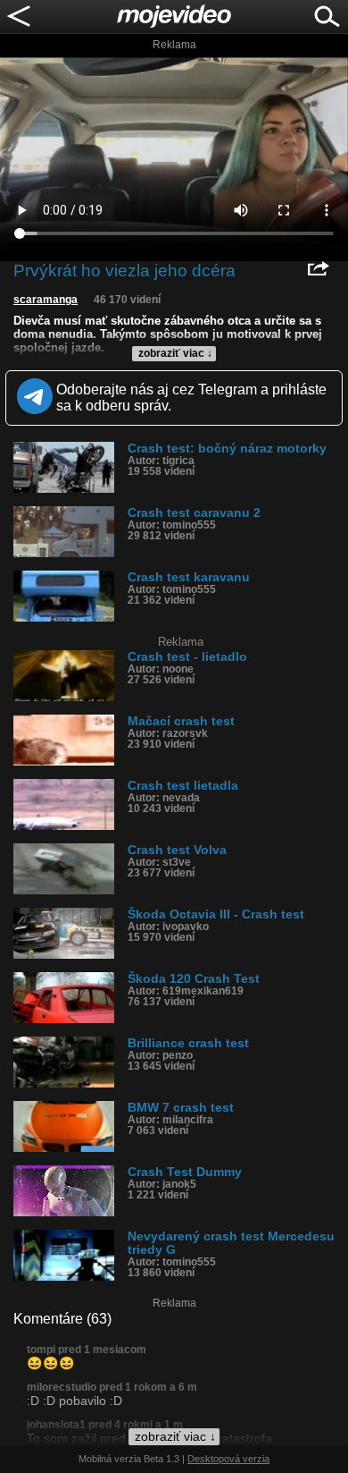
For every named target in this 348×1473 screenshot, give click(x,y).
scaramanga (45, 299)
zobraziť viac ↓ (175, 353)
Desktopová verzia (228, 1458)
